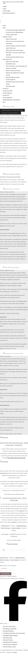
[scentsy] (14, 464)
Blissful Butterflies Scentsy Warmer (11, 99)
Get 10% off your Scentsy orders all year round (11, 443)
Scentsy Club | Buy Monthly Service (15, 57)
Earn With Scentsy (10, 86)
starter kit (21, 510)
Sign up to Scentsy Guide (12, 61)
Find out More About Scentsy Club (16, 458)
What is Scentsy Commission (13, 70)
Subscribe (5, 573)
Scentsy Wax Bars (7, 97)
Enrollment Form (5, 525)
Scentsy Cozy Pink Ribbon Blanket (14, 32)
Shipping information (21, 525)
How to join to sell (7, 59)
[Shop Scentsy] (14, 438)
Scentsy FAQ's (18, 445)
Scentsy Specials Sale (11, 34)
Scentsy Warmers (7, 93)
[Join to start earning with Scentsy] (14, 500)
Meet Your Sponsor (5, 528)
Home (4, 25)
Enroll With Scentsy (11, 63)
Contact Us (6, 88)
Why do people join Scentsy (12, 77)
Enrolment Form (4, 557)
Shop (4, 27)
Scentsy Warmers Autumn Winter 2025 (15, 30)
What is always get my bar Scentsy (14, 50)
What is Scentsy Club (11, 39)
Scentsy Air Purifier (7, 90)
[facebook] (15, 620)
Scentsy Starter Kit (10, 79)
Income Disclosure (16, 528)
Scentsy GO (6, 95)
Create (15, 652)
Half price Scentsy (7, 36)
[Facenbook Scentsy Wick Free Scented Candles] (14, 545)
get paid (13, 522)
